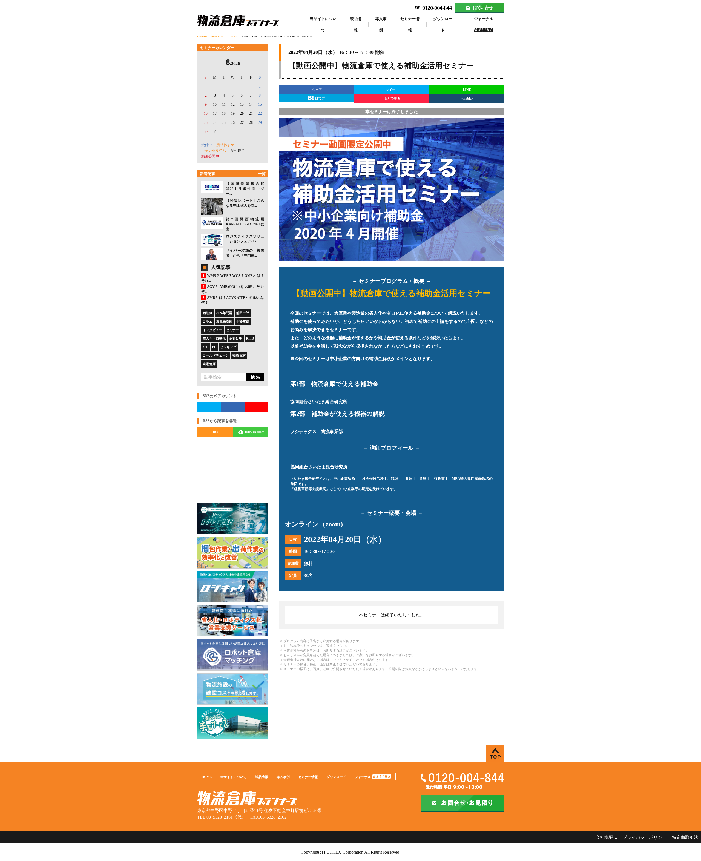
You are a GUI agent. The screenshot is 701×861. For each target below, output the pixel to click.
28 (251, 122)
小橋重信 (242, 321)
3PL (205, 347)
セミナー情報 (410, 24)
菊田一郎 (242, 313)
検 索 (255, 377)
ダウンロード (442, 24)
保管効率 (235, 338)
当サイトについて (323, 24)
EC (214, 347)
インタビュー (212, 330)
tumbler (467, 99)
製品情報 (355, 24)
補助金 (207, 313)
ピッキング (228, 347)
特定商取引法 (685, 837)
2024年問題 (224, 313)
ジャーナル (483, 19)
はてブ (319, 98)
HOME (207, 777)
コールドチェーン (216, 355)
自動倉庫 (209, 364)
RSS (215, 431)
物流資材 (239, 355)
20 (242, 113)
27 (242, 122)
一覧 (262, 174)
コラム (207, 321)
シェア (317, 90)
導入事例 (381, 24)
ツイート (392, 90)
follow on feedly (254, 431)
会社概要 (604, 837)
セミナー (232, 330)
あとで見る (392, 99)
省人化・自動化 (214, 338)
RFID (250, 338)
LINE (467, 90)
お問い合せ (482, 7)
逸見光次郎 (224, 321)
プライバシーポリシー (644, 837)
